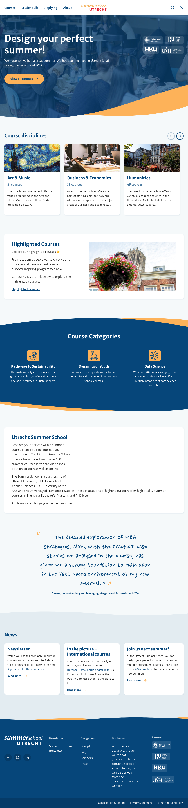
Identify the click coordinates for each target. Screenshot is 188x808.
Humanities (152, 179)
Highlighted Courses (26, 289)
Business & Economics (92, 179)
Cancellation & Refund (112, 803)
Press (84, 764)
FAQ (83, 752)
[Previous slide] (171, 136)
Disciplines (88, 746)
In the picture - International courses (91, 669)
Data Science (154, 366)
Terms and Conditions (170, 803)
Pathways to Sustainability (33, 366)
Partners (87, 758)
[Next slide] (180, 136)
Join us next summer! (154, 669)
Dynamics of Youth (94, 366)
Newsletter (32, 669)
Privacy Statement (141, 803)
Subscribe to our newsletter (60, 748)
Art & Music (32, 179)
